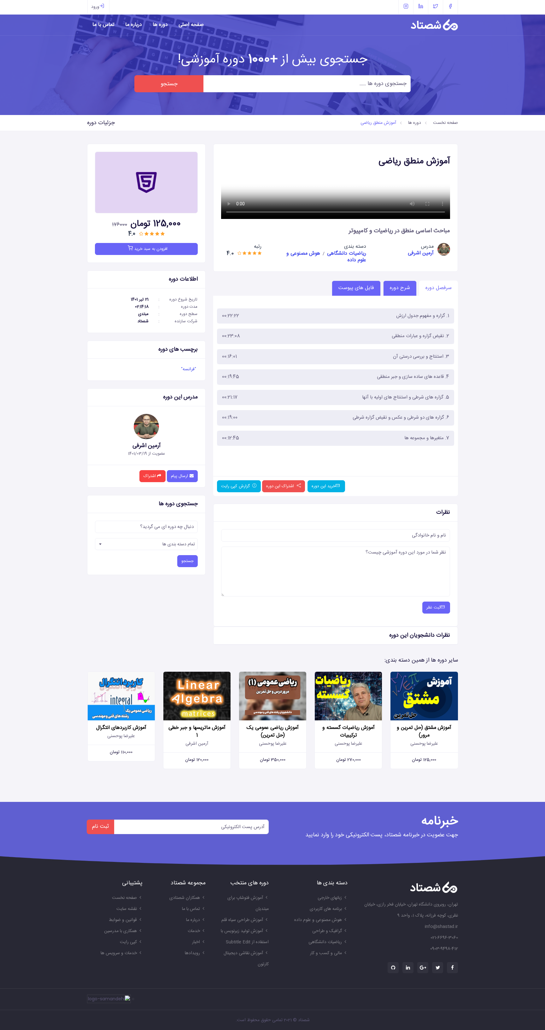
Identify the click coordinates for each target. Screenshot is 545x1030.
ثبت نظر (433, 607)
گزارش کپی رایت (236, 486)
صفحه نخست (445, 123)
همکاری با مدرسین (120, 931)
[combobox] (146, 544)
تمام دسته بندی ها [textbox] (178, 544)
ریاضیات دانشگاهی (346, 253)
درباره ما (133, 25)
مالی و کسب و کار (326, 953)
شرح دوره (400, 288)
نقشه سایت (126, 909)
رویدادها (192, 953)
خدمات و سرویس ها (119, 953)
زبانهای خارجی (330, 898)
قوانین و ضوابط (123, 920)
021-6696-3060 (444, 938)
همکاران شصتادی (184, 898)
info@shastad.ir (441, 926)
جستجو (169, 84)
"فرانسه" (188, 369)
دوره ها (160, 25)
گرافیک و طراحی (327, 931)
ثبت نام (100, 826)
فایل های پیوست (356, 288)
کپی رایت (128, 942)
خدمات (194, 931)
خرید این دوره (324, 486)
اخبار (196, 942)
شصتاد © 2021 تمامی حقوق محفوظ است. (273, 1020)
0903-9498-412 (444, 949)
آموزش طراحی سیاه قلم (242, 920)
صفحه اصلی (191, 25)
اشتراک (150, 476)
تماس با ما (103, 25)
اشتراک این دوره (281, 486)
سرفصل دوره (438, 288)
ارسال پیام (180, 476)
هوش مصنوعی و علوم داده (318, 920)
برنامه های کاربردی (326, 909)
